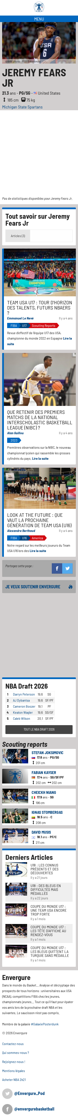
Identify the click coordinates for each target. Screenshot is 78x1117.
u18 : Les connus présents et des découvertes (44, 869)
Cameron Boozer (24, 706)
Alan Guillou (15, 433)
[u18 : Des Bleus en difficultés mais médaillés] (16, 889)
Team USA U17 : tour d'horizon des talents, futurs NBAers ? (39, 307)
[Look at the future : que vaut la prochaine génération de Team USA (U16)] (40, 488)
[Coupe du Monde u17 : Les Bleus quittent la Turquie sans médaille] (16, 951)
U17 (24, 325)
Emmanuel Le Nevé (20, 318)
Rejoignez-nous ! (13, 1062)
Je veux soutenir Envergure (32, 586)
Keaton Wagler (23, 712)
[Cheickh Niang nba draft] (15, 795)
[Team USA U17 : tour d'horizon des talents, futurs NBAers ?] (40, 272)
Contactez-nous (13, 1044)
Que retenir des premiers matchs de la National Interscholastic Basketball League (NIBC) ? (39, 420)
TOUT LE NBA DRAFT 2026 (39, 729)
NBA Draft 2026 (26, 686)
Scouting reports (24, 744)
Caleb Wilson (21, 718)
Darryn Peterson (24, 694)
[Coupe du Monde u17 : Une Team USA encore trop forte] (16, 909)
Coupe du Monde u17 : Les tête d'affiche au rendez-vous (48, 930)
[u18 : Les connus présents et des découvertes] (16, 869)
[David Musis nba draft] (15, 835)
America (37, 538)
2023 (14, 440)
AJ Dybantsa (21, 700)
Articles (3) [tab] (18, 236)
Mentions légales (13, 1071)
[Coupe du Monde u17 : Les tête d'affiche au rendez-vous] (16, 931)
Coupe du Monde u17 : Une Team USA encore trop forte (49, 910)
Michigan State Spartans (22, 106)
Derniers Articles (29, 857)
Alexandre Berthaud (21, 530)
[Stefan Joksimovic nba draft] (15, 755)
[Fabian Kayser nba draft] (15, 776)
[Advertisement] (39, 151)
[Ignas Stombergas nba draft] (15, 815)
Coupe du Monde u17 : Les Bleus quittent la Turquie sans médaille (50, 951)
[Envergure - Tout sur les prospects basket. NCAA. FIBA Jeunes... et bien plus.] (39, 7)
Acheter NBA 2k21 (14, 1079)
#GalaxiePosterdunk (44, 1024)
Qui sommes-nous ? (15, 1052)
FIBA (14, 325)
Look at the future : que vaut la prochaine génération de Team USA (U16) (39, 520)
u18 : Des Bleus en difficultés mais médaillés (46, 889)
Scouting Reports (43, 325)
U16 (24, 538)
